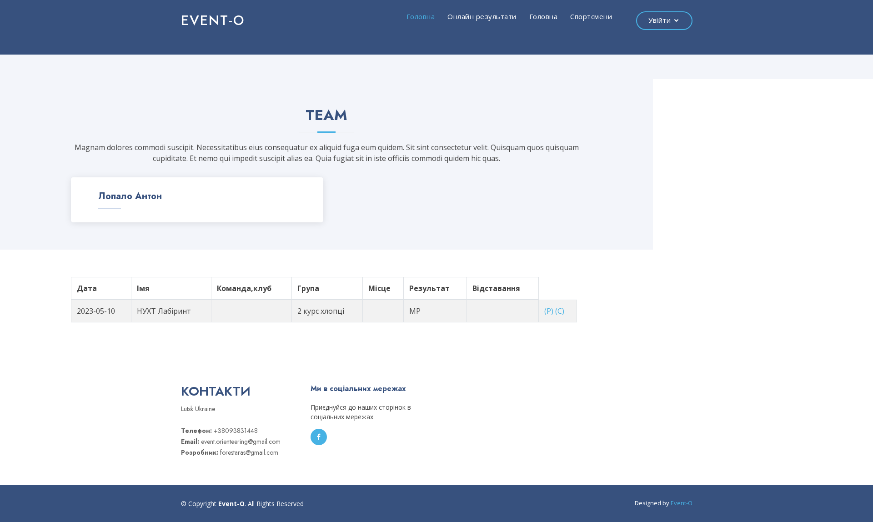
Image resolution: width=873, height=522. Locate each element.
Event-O (681, 503)
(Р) (548, 311)
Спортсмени (591, 16)
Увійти (659, 20)
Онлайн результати (482, 16)
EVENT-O (213, 20)
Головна (420, 16)
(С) (559, 311)
